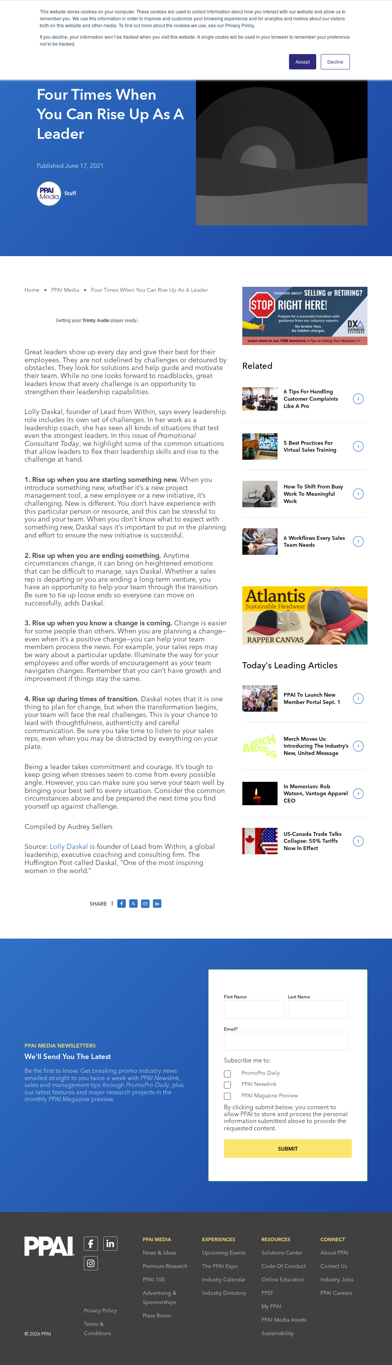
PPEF (267, 1292)
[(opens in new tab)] (305, 343)
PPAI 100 (154, 1279)
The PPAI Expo (220, 1266)
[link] (260, 398)
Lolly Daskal (69, 846)
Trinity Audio (95, 320)
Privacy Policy (100, 1310)
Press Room (157, 1315)
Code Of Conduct (283, 1266)
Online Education (282, 1279)
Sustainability (277, 1333)
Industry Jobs (336, 1279)
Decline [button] (335, 61)
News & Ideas (159, 1252)
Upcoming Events (223, 1252)
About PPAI (334, 1252)
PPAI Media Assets (283, 1319)
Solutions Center (281, 1252)
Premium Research (165, 1266)
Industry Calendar (223, 1279)
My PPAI (271, 1306)
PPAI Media (65, 289)
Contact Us (333, 1266)
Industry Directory (224, 1292)
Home (31, 290)
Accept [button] (303, 61)
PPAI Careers (336, 1292)
